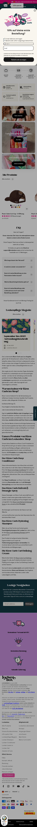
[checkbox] (19, 44)
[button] (35, 10)
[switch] (4, 824)
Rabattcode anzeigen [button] (18, 59)
